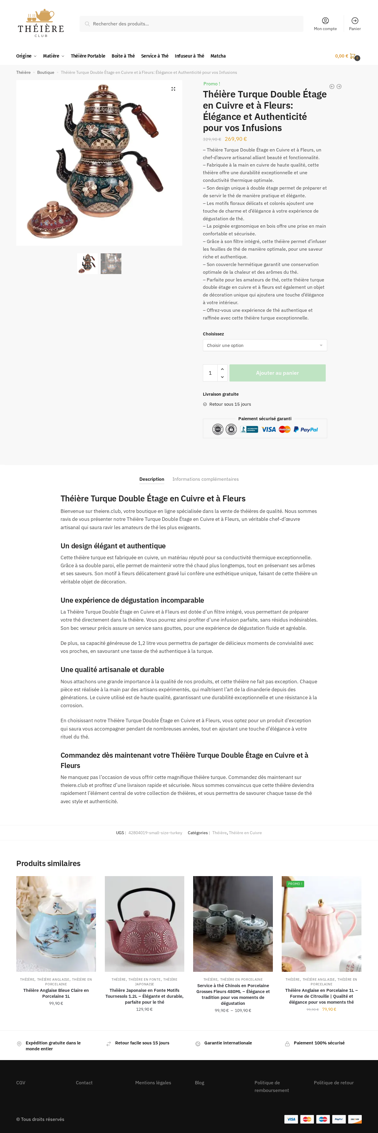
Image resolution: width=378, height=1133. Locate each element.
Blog (199, 1082)
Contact (84, 1082)
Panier (355, 28)
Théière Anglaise (53, 979)
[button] (173, 89)
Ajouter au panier (277, 372)
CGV (20, 1082)
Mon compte (325, 28)
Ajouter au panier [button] (56, 1023)
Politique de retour (334, 1082)
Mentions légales (153, 1082)
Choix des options (144, 1023)
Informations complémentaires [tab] (205, 479)
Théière (23, 72)
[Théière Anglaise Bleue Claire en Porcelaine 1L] (56, 923)
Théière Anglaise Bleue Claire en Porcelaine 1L (56, 993)
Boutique (45, 72)
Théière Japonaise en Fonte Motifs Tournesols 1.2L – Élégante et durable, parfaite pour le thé (144, 996)
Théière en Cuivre (245, 832)
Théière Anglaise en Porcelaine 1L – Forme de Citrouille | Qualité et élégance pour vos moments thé (321, 996)
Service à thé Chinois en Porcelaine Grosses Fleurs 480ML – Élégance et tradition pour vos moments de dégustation (233, 994)
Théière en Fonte (144, 979)
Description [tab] (151, 479)
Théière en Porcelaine (241, 979)
